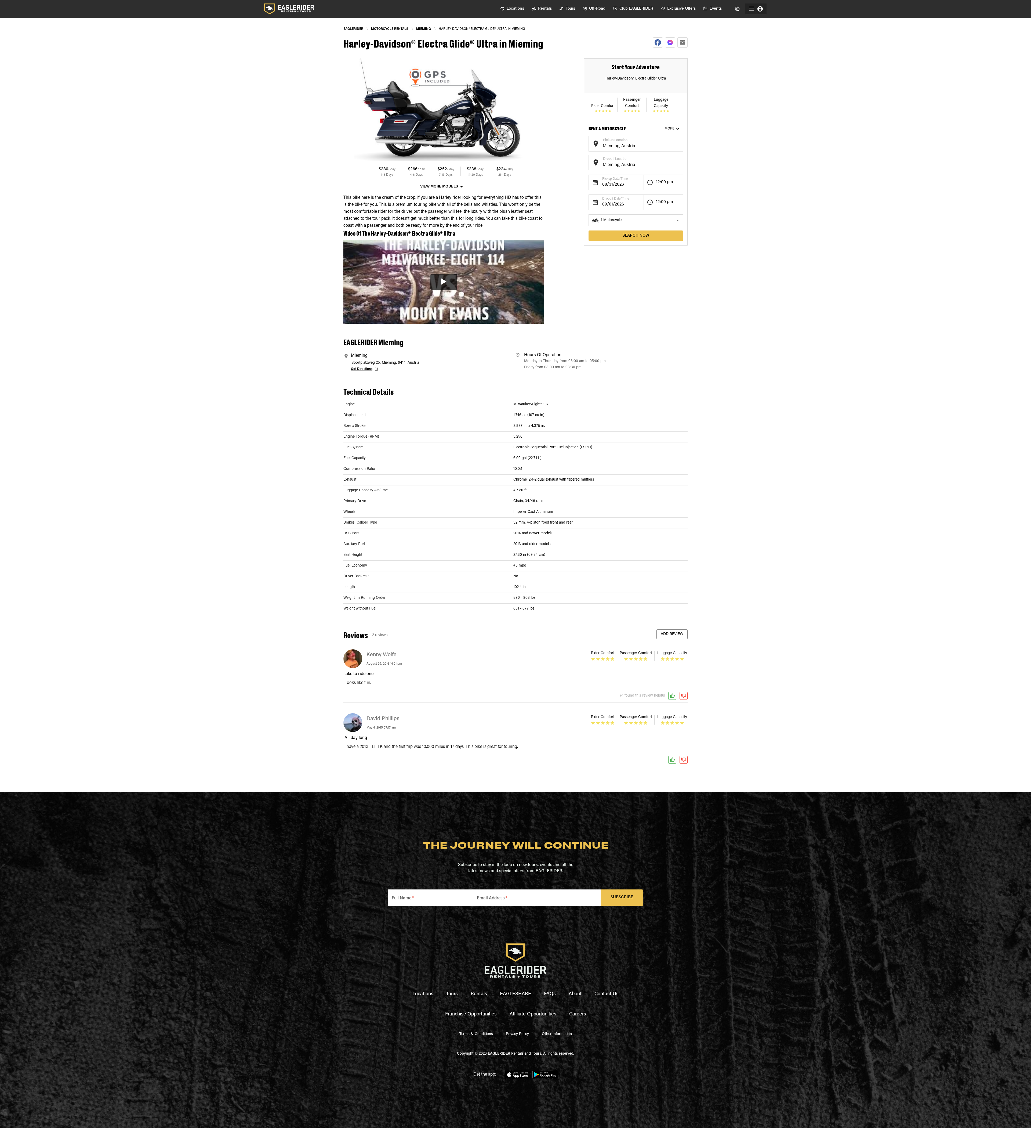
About (575, 994)
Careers (577, 1014)
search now (635, 236)
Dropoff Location (615, 159)
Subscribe (622, 897)
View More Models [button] (439, 187)
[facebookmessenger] (670, 42)
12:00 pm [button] (664, 182)
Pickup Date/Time (615, 179)
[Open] (680, 142)
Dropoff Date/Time (615, 198)
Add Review (672, 634)
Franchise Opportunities (471, 1014)
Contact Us (606, 994)
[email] (682, 42)
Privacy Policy (517, 1034)
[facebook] (658, 42)
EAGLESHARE (515, 994)
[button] (636, 220)
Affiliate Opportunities (533, 1014)
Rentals (479, 994)
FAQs (550, 994)
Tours (452, 994)
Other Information (557, 1034)
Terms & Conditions (476, 1034)
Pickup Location (615, 140)
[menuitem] (512, 9)
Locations (422, 994)
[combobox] (631, 146)
